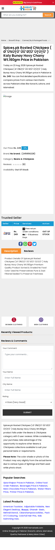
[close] (53, 2)
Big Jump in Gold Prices (28, 2)
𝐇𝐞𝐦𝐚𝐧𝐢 (24, 509)
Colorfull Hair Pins (27, 515)
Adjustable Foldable (34, 506)
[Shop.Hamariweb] (27, 8)
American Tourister (13, 506)
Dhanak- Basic (37, 509)
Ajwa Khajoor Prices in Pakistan (18, 482)
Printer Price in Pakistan (22, 491)
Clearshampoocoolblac (31, 512)
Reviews (29, 251)
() (24, 164)
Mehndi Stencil (10, 512)
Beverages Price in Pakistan (33, 485)
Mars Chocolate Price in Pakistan (19, 488)
